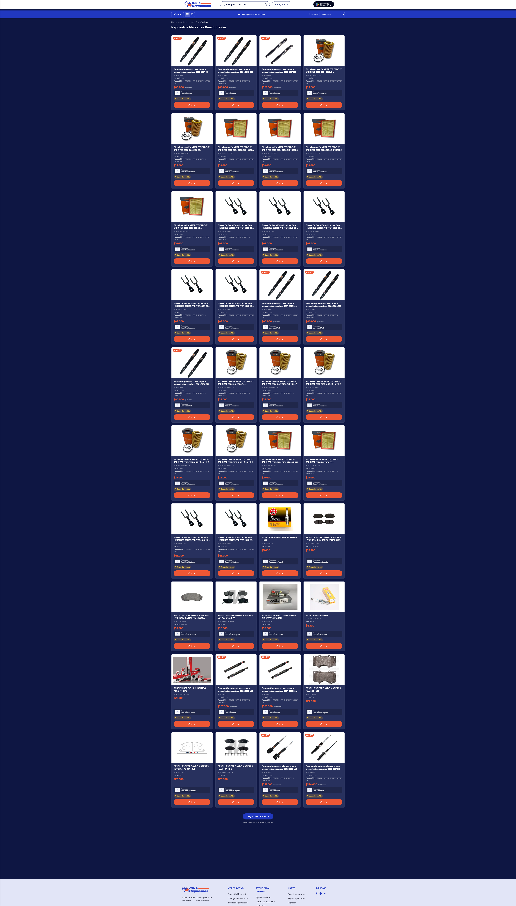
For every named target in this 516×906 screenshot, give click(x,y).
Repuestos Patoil (276, 562)
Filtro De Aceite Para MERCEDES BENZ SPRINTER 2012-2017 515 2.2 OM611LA (236, 460)
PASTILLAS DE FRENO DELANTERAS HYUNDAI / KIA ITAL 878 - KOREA (191, 616)
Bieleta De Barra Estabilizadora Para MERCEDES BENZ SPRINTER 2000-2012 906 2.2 (236, 226)
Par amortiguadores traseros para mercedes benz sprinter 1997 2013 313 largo (279, 689)
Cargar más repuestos (258, 816)
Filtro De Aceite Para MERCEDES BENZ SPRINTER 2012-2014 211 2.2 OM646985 (324, 70)
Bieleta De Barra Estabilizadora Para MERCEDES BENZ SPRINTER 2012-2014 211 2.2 (324, 226)
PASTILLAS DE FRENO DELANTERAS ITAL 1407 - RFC (235, 767)
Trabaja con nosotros (238, 898)
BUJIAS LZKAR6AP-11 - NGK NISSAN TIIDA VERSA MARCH (279, 616)
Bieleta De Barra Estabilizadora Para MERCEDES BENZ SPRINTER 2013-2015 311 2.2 (236, 305)
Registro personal (296, 898)
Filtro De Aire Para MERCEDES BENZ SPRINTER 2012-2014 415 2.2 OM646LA (280, 148)
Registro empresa (296, 894)
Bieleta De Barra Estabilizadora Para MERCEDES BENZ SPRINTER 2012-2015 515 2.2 (280, 226)
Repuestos (182, 22)
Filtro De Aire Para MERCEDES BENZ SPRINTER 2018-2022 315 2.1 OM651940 (280, 460)
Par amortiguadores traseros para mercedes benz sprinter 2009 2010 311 (191, 382)
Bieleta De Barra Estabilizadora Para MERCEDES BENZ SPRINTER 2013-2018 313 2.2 (192, 539)
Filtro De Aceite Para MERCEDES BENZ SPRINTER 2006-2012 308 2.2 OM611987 (236, 383)
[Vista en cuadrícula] (187, 14)
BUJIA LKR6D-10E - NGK (317, 615)
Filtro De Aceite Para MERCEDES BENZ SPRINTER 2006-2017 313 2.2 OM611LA (280, 382)
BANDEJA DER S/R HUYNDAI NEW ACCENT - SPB (190, 689)
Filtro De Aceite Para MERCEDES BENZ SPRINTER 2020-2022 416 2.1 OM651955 (191, 148)
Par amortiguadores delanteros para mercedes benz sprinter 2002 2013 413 (279, 767)
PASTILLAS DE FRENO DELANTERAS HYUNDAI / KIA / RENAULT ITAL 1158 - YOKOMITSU (323, 539)
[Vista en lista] (192, 14)
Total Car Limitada (320, 94)
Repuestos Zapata (320, 562)
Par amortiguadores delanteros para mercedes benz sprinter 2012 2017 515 (323, 767)
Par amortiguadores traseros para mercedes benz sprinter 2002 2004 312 (323, 304)
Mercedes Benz (194, 22)
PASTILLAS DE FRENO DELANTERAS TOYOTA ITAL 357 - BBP (191, 767)
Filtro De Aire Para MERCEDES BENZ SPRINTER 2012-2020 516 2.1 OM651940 (190, 226)
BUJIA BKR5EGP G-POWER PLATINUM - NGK (279, 538)
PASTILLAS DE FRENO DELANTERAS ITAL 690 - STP (323, 689)
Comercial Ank (186, 94)
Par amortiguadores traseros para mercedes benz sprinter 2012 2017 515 (279, 70)
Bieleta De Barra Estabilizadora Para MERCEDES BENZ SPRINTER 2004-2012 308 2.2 (192, 305)
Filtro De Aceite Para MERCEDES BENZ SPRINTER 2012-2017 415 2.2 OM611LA (191, 460)
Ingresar (292, 902)
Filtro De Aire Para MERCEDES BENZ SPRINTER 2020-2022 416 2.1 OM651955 (323, 461)
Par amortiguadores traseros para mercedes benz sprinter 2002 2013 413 (235, 689)
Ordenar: (314, 14)
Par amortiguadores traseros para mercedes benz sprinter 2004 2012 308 (235, 70)
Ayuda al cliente (263, 897)
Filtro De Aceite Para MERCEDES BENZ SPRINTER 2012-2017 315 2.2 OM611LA (324, 382)
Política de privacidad (238, 902)
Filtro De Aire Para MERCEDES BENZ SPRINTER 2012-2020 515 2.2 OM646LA (324, 148)
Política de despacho (265, 901)
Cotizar (192, 105)
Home (173, 22)
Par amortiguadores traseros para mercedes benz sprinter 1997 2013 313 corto (279, 305)
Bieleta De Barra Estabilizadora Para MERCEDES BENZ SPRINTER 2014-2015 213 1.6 (236, 539)
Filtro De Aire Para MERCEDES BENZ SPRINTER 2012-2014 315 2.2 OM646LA (236, 148)
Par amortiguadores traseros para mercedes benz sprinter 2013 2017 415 (191, 70)
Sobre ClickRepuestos (238, 894)
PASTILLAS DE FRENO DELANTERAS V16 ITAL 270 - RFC (235, 616)
